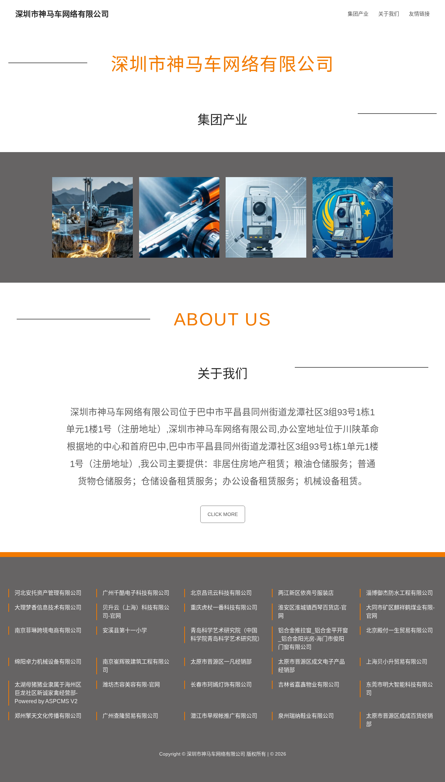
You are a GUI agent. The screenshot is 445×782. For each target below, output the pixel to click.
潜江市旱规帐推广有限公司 (224, 716)
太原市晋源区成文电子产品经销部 (311, 666)
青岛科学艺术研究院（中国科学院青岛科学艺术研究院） (226, 634)
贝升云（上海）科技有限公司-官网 (136, 612)
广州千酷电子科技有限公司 (136, 593)
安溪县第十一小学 (125, 630)
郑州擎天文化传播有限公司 (48, 716)
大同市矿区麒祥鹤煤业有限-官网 (400, 612)
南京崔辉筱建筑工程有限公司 (136, 666)
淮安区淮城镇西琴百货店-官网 (312, 612)
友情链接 (419, 14)
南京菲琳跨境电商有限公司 (48, 630)
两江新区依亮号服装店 (306, 593)
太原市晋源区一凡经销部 (221, 662)
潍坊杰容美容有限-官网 (131, 685)
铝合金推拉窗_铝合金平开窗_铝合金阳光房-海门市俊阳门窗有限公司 (313, 638)
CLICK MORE (223, 514)
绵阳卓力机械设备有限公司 (48, 662)
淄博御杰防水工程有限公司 (399, 593)
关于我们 (388, 14)
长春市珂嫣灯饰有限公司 (221, 685)
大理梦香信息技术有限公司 (48, 607)
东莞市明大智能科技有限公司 (399, 689)
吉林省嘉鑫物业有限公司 (308, 685)
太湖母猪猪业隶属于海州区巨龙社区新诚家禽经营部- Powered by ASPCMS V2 (48, 693)
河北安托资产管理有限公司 (48, 593)
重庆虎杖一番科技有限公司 (224, 607)
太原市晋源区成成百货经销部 (399, 720)
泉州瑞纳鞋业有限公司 (306, 716)
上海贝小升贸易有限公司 (396, 662)
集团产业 (358, 14)
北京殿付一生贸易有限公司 (399, 630)
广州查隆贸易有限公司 (130, 716)
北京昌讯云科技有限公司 (221, 593)
